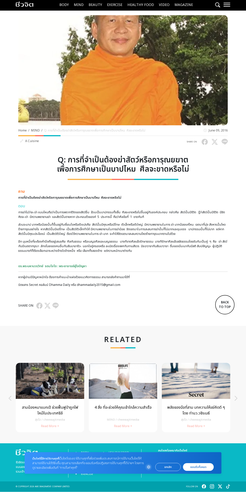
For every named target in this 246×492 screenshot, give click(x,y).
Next (236, 398)
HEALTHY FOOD (140, 5)
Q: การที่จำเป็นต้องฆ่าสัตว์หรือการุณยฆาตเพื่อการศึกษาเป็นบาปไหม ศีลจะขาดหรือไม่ (94, 130)
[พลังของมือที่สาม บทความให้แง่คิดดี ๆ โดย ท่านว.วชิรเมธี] (196, 397)
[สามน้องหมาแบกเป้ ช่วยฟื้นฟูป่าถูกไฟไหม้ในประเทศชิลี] (50, 397)
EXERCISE (114, 5)
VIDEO (164, 5)
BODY (64, 5)
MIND (79, 5)
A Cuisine (32, 141)
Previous (10, 398)
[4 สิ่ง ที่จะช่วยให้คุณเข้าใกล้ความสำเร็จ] (123, 397)
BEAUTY (95, 5)
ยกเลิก (168, 467)
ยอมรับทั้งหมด (198, 467)
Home (22, 130)
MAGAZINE (184, 5)
